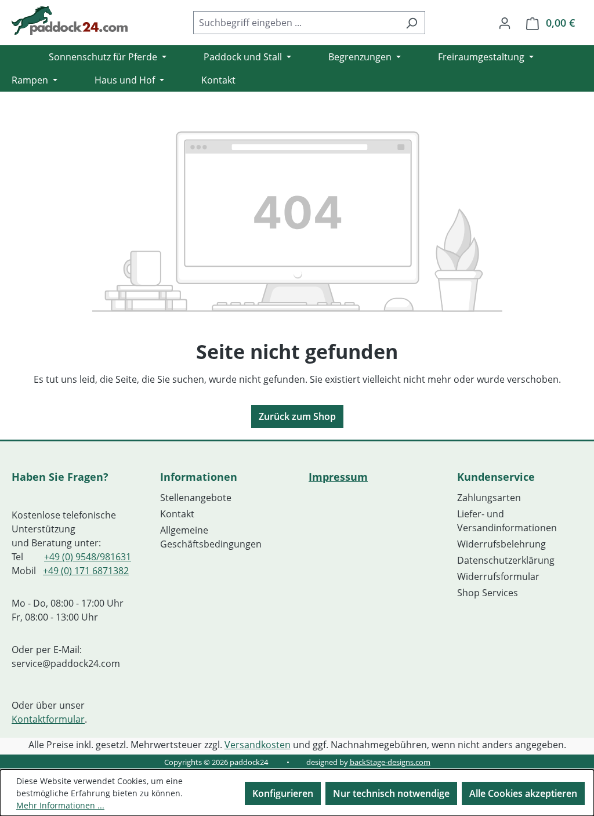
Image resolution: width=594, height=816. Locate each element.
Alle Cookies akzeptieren (523, 793)
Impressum (338, 477)
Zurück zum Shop (297, 416)
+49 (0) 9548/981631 (87, 556)
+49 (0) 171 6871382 (86, 570)
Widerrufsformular (498, 576)
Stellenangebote (195, 497)
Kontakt (177, 513)
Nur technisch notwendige (391, 793)
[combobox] (296, 22)
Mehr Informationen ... (60, 805)
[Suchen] (411, 22)
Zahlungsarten (489, 497)
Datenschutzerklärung (506, 560)
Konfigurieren (282, 793)
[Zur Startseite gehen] (70, 20)
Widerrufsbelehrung (501, 544)
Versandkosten (257, 744)
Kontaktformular (48, 719)
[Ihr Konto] (505, 22)
